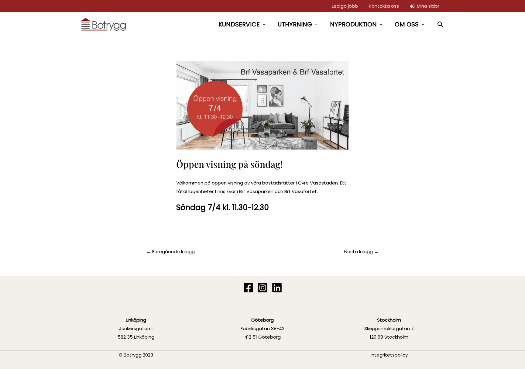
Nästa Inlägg (361, 251)
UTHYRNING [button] (295, 24)
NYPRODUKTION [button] (353, 24)
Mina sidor (426, 6)
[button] (441, 24)
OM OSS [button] (407, 24)
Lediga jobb (345, 6)
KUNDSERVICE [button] (239, 24)
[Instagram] (262, 287)
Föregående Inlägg (170, 251)
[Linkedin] (277, 287)
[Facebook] (248, 287)
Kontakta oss (384, 6)
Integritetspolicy (389, 355)
